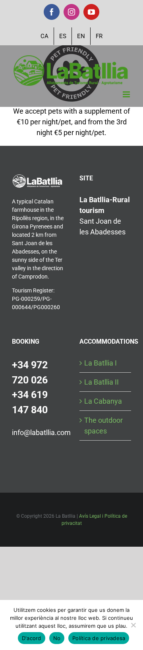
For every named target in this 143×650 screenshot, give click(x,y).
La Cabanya (103, 401)
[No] (133, 625)
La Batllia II (101, 382)
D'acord (31, 638)
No (57, 638)
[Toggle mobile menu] (127, 94)
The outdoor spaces (103, 425)
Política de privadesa (98, 638)
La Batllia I (100, 363)
